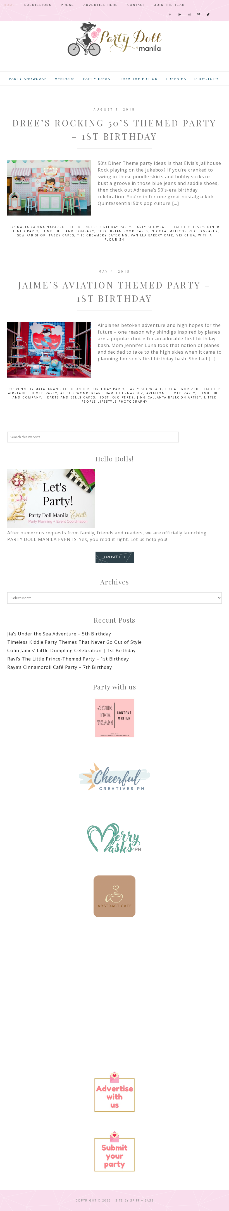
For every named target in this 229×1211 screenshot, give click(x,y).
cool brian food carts (123, 231)
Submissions (38, 4)
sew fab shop (31, 235)
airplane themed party (33, 393)
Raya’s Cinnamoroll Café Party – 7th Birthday (59, 667)
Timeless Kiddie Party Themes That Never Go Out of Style (74, 642)
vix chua (185, 235)
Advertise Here (101, 4)
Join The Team (169, 4)
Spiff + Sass (142, 1200)
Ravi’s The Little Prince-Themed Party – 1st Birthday (68, 659)
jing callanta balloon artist (169, 397)
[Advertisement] (114, 974)
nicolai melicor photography (185, 231)
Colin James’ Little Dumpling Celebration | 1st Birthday (71, 650)
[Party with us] (114, 718)
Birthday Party (115, 227)
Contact (136, 4)
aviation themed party (170, 393)
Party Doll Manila (114, 39)
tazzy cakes (62, 235)
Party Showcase (152, 227)
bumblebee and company (68, 231)
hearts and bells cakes (70, 397)
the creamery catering (102, 235)
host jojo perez (116, 397)
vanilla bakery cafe (152, 235)
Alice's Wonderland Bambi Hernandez (101, 393)
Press (67, 4)
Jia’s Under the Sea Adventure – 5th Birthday (59, 634)
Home (9, 4)
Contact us (114, 557)
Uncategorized (182, 389)
